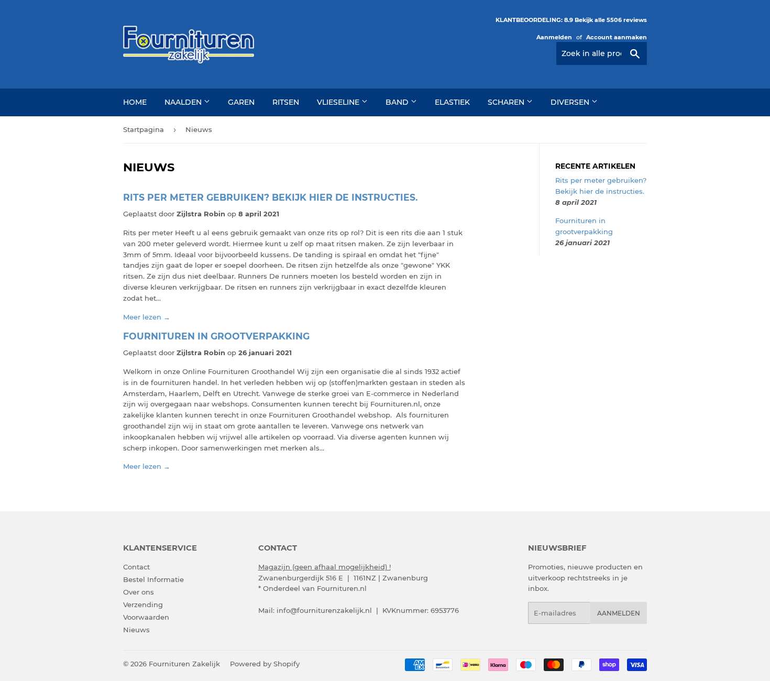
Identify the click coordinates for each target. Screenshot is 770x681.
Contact (136, 567)
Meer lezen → (146, 317)
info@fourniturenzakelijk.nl (324, 610)
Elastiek (452, 102)
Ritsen (285, 102)
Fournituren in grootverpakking (216, 336)
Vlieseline (339, 102)
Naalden (184, 102)
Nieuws (136, 629)
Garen (241, 102)
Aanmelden (554, 37)
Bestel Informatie (153, 579)
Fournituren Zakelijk (184, 664)
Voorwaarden (146, 617)
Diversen (571, 102)
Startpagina (143, 129)
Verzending (143, 604)
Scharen (507, 102)
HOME (135, 102)
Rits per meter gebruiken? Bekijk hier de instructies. (270, 197)
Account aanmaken (616, 37)
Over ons (138, 592)
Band (398, 102)
